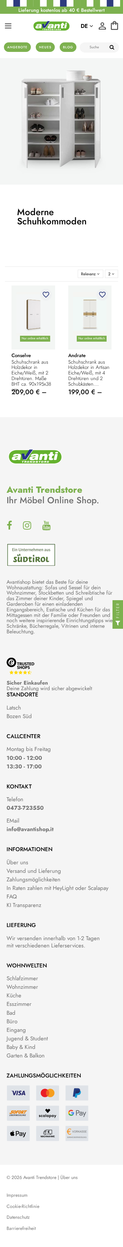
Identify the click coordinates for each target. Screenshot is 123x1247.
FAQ (12, 896)
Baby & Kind (21, 1047)
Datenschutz (18, 1217)
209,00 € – (29, 392)
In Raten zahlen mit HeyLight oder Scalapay (57, 888)
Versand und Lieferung (34, 871)
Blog (68, 47)
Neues (45, 47)
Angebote (17, 47)
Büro (12, 1021)
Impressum (17, 1195)
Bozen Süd (19, 716)
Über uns (17, 862)
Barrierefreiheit (21, 1228)
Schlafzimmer (22, 978)
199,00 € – (85, 392)
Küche (14, 995)
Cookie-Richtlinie (23, 1206)
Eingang (16, 1030)
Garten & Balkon (26, 1055)
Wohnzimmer (22, 987)
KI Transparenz (24, 905)
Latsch (14, 708)
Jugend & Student (27, 1038)
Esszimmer (19, 1004)
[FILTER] (118, 623)
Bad (11, 1013)
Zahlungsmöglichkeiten (33, 879)
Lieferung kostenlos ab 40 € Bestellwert (61, 10)
